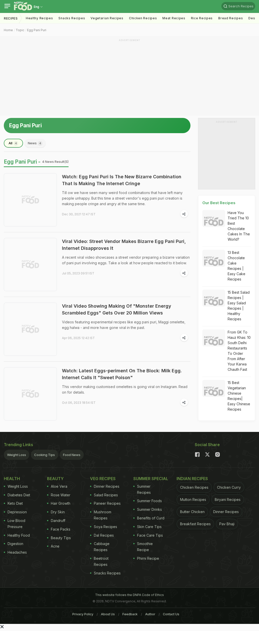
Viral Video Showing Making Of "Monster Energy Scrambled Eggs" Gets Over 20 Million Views (116, 309)
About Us (108, 614)
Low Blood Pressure (16, 523)
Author (150, 614)
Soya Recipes (105, 526)
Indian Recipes (192, 478)
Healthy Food (19, 535)
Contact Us (171, 614)
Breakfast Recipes (195, 524)
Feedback (130, 614)
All (13, 143)
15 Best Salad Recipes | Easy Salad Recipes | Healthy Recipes (239, 305)
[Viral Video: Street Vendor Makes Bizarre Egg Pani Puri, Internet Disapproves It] (30, 264)
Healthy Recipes (39, 18)
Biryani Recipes (228, 499)
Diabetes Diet (19, 495)
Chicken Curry (229, 487)
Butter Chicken (192, 512)
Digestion (15, 543)
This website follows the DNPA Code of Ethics (129, 595)
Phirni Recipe (148, 558)
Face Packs (60, 529)
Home (8, 30)
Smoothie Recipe (145, 546)
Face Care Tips (150, 535)
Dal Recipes (104, 535)
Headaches (17, 552)
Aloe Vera (59, 486)
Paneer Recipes (107, 503)
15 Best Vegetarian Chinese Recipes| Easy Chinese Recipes (239, 395)
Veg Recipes (103, 478)
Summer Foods (149, 501)
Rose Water (60, 495)
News (34, 143)
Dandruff (58, 520)
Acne (55, 546)
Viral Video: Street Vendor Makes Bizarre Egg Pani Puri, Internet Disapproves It (124, 245)
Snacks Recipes (71, 18)
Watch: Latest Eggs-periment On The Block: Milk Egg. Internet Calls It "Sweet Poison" (122, 374)
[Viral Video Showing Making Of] (30, 329)
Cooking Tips (44, 455)
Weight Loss (16, 455)
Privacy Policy (82, 614)
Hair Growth (60, 503)
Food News (71, 455)
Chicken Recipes (143, 18)
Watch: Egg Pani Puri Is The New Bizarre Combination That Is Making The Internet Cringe (121, 180)
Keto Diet (15, 503)
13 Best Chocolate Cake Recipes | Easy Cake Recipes (236, 265)
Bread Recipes (230, 18)
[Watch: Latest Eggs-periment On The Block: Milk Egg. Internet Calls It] (30, 393)
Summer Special (150, 478)
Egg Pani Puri (36, 30)
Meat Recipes (173, 18)
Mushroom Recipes (102, 515)
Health (12, 478)
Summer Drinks (149, 509)
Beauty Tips (61, 538)
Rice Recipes (202, 18)
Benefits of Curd (150, 518)
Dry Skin (58, 512)
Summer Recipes (144, 489)
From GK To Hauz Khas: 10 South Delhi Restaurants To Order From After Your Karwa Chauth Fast (239, 351)
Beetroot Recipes (101, 561)
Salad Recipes (106, 495)
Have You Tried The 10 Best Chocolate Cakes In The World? (239, 226)
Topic (20, 30)
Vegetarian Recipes (107, 18)
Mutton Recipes (193, 499)
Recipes (11, 18)
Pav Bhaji (226, 524)
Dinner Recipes (106, 486)
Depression (17, 512)
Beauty (55, 478)
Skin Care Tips (149, 526)
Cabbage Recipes (102, 546)
